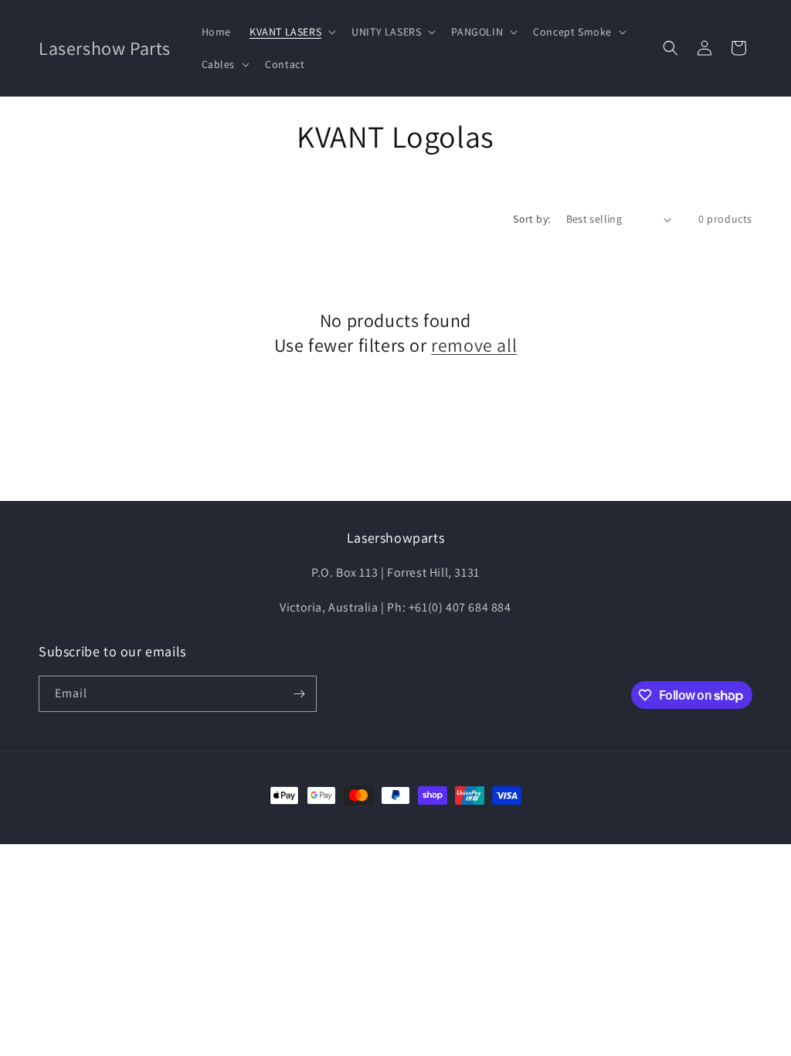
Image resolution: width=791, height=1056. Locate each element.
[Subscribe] (299, 694)
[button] (291, 31)
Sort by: (531, 219)
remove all (474, 345)
